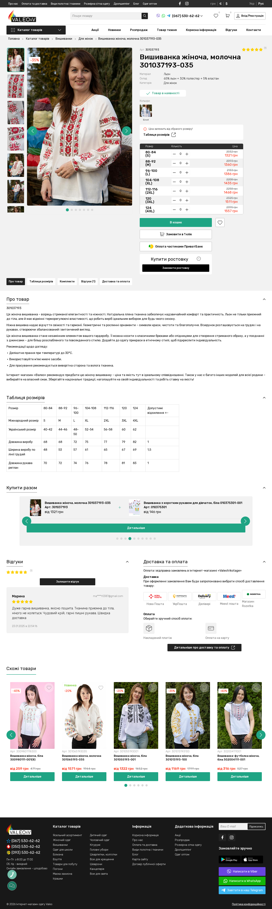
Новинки (114, 30)
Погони (58, 869)
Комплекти (67, 281)
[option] (16, 60)
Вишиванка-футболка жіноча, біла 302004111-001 (238, 757)
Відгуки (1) (88, 281)
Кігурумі (95, 845)
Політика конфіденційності (249, 904)
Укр (251, 3)
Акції (95, 30)
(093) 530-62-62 (25, 853)
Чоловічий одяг (100, 840)
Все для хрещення (102, 859)
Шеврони (96, 864)
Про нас (13, 3)
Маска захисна (62, 873)
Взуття (57, 859)
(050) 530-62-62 (25, 847)
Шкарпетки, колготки (103, 854)
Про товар (16, 281)
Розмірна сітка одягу (97, 3)
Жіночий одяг (62, 840)
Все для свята (99, 873)
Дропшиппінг (122, 3)
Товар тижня (167, 30)
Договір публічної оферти (149, 864)
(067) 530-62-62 (25, 841)
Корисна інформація (201, 30)
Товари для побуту (65, 864)
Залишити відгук (67, 581)
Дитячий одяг (98, 835)
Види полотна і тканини (65, 3)
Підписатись (256, 826)
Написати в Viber (245, 871)
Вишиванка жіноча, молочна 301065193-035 (81, 757)
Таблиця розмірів (156, 134)
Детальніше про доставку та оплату (201, 647)
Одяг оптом (150, 3)
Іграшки (58, 878)
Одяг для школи (63, 849)
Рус (261, 3)
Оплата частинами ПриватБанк (179, 246)
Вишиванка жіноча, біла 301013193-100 (182, 757)
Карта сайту (140, 859)
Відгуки (231, 30)
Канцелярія (97, 869)
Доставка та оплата (116, 281)
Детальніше (136, 528)
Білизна (58, 854)
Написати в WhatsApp (245, 881)
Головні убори (99, 849)
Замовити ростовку (175, 268)
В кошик (176, 222)
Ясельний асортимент (67, 835)
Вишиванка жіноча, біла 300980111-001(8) (26, 757)
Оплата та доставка (34, 3)
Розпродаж (139, 30)
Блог (136, 3)
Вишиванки (60, 845)
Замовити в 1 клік (179, 234)
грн (213, 3)
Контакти (253, 30)
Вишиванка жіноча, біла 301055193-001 (130, 757)
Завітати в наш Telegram (245, 890)
